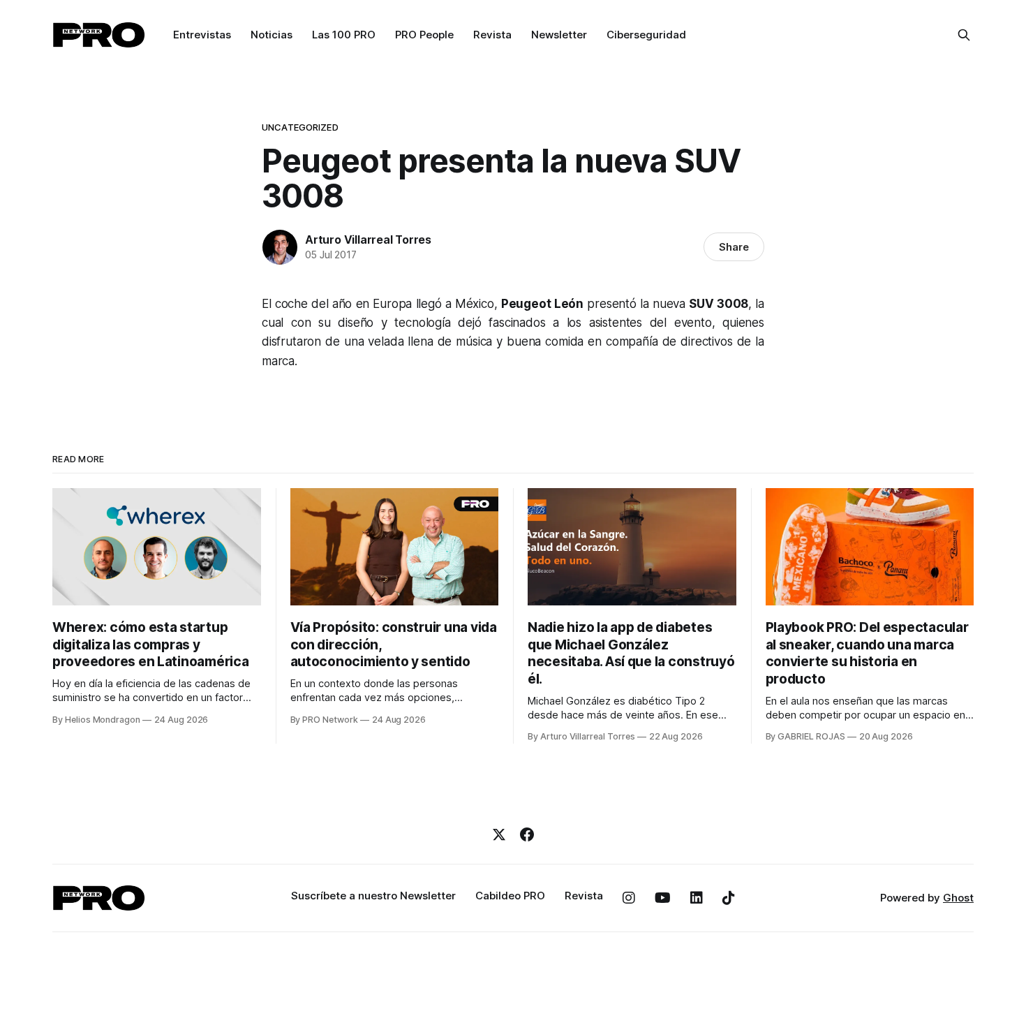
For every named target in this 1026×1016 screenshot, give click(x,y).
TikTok (728, 898)
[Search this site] (964, 35)
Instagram (629, 898)
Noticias (271, 34)
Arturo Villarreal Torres (368, 239)
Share (734, 246)
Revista (492, 34)
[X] (499, 834)
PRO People (424, 34)
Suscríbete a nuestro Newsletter (373, 895)
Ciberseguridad (646, 34)
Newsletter (559, 34)
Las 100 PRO (344, 34)
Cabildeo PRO (510, 895)
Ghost (958, 897)
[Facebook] (527, 834)
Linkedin (696, 898)
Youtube (663, 898)
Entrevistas (202, 34)
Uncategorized (300, 127)
